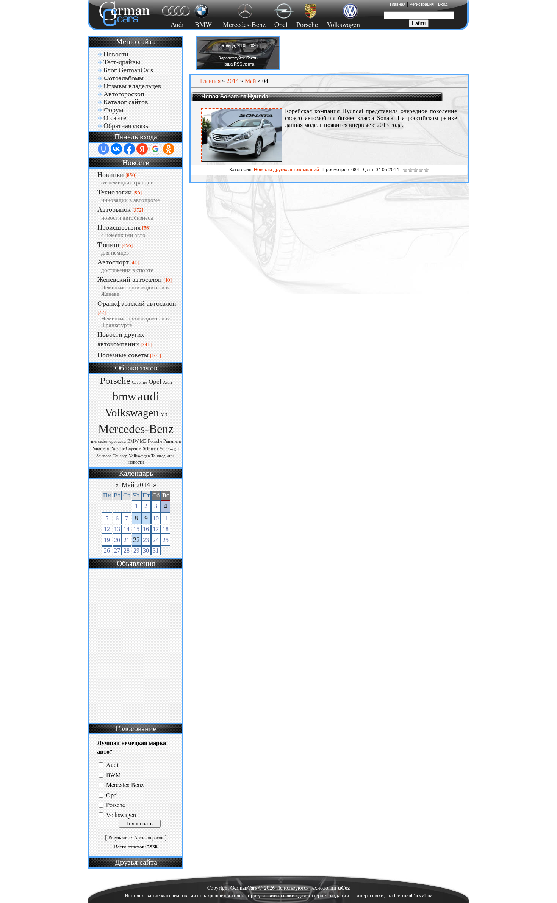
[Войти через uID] (103, 149)
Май (250, 81)
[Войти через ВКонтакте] (116, 149)
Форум (113, 110)
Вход (442, 4)
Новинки (110, 174)
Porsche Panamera (164, 441)
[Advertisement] (134, 645)
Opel (281, 24)
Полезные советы (123, 355)
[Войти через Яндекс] (142, 149)
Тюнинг (108, 244)
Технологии (114, 192)
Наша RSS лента (238, 64)
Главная (397, 4)
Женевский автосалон (129, 279)
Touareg (120, 456)
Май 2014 (136, 485)
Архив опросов (148, 838)
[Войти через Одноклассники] (168, 149)
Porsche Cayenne (125, 448)
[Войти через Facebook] (129, 149)
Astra (167, 382)
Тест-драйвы (121, 62)
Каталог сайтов (125, 102)
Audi (172, 24)
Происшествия (119, 227)
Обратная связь (125, 126)
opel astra (117, 441)
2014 (233, 81)
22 (136, 540)
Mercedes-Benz (243, 24)
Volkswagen (343, 24)
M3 (164, 414)
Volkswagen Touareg (147, 456)
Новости (115, 54)
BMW (202, 24)
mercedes (99, 441)
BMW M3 (136, 441)
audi (149, 396)
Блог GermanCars (128, 70)
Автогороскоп (123, 94)
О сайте (114, 118)
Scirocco (150, 449)
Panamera (100, 448)
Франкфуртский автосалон (136, 303)
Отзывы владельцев (132, 86)
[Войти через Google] (155, 149)
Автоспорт (113, 262)
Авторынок (114, 209)
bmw (124, 396)
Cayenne (139, 382)
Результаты (119, 838)
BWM (113, 775)
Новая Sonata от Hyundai (235, 96)
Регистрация (422, 4)
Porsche (307, 24)
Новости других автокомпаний (286, 169)
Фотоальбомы (123, 78)
